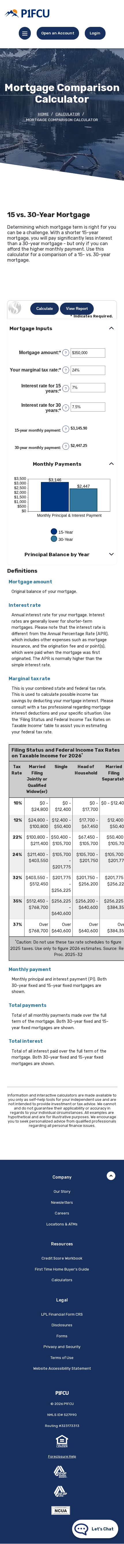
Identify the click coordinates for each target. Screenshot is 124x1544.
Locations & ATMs (62, 1224)
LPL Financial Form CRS (62, 1314)
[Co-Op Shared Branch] (62, 1471)
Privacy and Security (62, 1347)
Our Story (62, 1191)
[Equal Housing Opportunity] (62, 1441)
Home (43, 114)
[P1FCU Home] (62, 1393)
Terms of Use (62, 1358)
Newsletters (62, 1202)
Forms (62, 1336)
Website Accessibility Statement (62, 1368)
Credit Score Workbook (62, 1258)
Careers (62, 1213)
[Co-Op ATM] (62, 1491)
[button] (62, 328)
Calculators (62, 1280)
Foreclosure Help (62, 1456)
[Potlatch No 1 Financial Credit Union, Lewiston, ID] (26, 13)
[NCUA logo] (62, 1509)
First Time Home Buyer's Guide (62, 1269)
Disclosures (62, 1325)
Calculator (67, 114)
